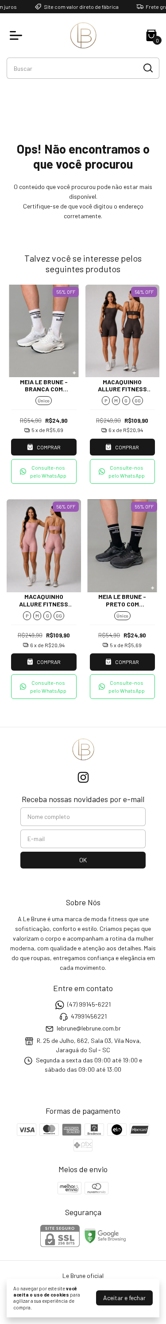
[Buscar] (147, 67)
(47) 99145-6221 (89, 1004)
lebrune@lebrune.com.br (89, 1028)
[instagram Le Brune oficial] (83, 777)
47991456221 (89, 1016)
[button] (44, 471)
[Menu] (18, 35)
